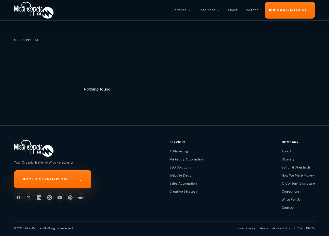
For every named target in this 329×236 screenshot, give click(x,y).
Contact (288, 207)
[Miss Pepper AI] (33, 10)
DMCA (310, 228)
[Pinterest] (70, 197)
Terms (264, 228)
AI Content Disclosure (298, 183)
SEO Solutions (180, 167)
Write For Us (291, 199)
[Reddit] (80, 197)
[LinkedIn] (39, 197)
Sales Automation (183, 183)
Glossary (288, 159)
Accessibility (281, 228)
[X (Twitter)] (28, 197)
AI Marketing (178, 151)
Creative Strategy (183, 191)
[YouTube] (60, 197)
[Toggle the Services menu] (189, 10)
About (286, 151)
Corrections (291, 191)
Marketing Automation (186, 159)
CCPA (298, 228)
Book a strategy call (52, 179)
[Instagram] (49, 197)
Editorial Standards (296, 167)
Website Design (181, 175)
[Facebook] (18, 197)
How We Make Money (298, 175)
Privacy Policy (246, 228)
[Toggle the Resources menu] (218, 10)
